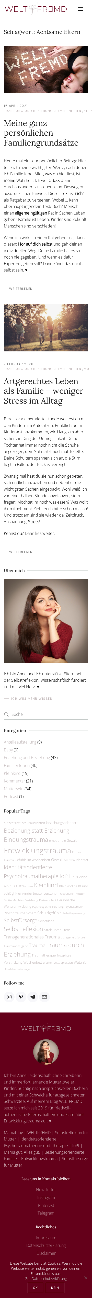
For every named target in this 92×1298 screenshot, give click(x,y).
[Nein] (85, 1277)
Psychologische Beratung (48, 906)
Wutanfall (81, 962)
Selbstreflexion (23, 929)
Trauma (37, 945)
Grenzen (69, 860)
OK (35, 1288)
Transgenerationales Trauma (32, 937)
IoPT (65, 876)
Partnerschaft (47, 900)
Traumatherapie (44, 955)
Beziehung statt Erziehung (36, 830)
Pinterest (46, 1205)
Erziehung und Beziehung (28, 111)
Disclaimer (46, 1253)
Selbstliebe (46, 921)
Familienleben (68, 111)
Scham (31, 913)
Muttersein (14, 789)
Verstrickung (13, 962)
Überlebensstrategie (17, 969)
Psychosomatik (74, 906)
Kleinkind (12, 773)
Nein (55, 1288)
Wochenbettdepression (58, 962)
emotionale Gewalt (63, 840)
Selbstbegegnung (74, 913)
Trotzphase (64, 955)
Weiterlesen (21, 289)
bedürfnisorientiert (33, 823)
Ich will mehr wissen (31, 698)
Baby (8, 750)
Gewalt (57, 859)
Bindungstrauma (26, 839)
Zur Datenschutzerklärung (46, 1278)
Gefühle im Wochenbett (32, 860)
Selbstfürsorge (20, 920)
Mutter (80, 893)
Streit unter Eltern (57, 930)
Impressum (46, 1237)
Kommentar (14, 781)
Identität (82, 860)
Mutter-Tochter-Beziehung (21, 900)
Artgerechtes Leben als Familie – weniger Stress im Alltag (43, 391)
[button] (80, 9)
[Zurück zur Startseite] (36, 9)
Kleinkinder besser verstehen (37, 893)
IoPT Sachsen (24, 886)
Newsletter (46, 1189)
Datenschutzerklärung (46, 1245)
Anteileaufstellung (20, 742)
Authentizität (12, 823)
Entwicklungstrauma (37, 850)
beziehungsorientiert (61, 822)
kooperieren (67, 893)
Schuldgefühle (49, 912)
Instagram (46, 1197)
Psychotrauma (14, 913)
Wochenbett (33, 962)
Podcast (11, 796)
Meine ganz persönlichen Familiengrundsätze (41, 133)
